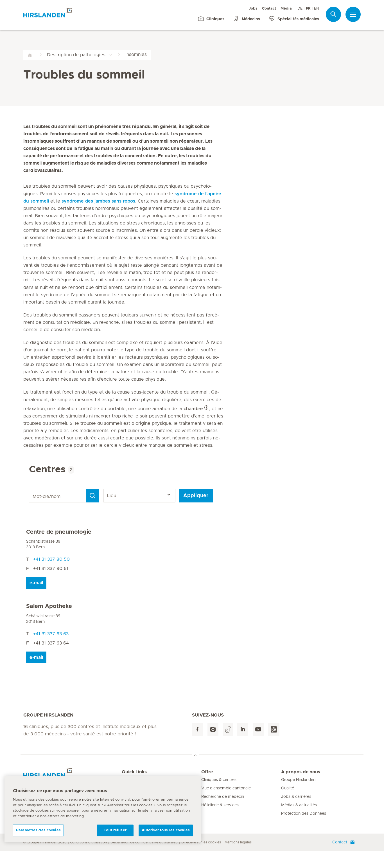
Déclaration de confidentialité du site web (144, 842)
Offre (207, 772)
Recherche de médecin (222, 797)
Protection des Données (303, 814)
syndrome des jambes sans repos (98, 201)
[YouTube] (258, 729)
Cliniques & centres (218, 780)
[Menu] (353, 14)
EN (316, 8)
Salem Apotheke (49, 606)
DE (299, 8)
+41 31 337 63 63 (51, 634)
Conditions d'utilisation (88, 842)
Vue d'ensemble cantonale (226, 788)
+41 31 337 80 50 (51, 559)
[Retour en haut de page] (195, 755)
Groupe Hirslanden (298, 780)
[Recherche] (333, 14)
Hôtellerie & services (220, 805)
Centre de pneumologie (58, 532)
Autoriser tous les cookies (166, 830)
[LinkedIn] (242, 729)
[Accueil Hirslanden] (72, 775)
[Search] (92, 495)
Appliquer (195, 495)
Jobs (253, 8)
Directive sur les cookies (201, 842)
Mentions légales (238, 842)
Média (286, 8)
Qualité (287, 788)
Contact (269, 8)
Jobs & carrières (296, 797)
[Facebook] (197, 729)
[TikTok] (228, 729)
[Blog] (273, 729)
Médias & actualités (299, 805)
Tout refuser (115, 830)
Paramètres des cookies (38, 830)
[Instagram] (212, 729)
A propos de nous (300, 772)
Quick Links (134, 772)
